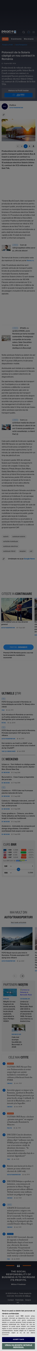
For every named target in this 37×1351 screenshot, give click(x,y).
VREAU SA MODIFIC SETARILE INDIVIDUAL (18, 1346)
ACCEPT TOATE (18, 1339)
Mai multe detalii (15, 1335)
